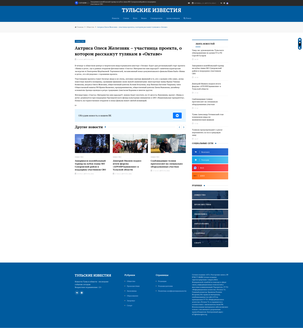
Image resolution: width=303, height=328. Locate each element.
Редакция (162, 281)
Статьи (126, 18)
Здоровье (131, 301)
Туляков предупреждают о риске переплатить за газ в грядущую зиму (207, 132)
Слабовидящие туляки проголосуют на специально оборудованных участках (167, 163)
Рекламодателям (165, 286)
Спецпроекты (156, 18)
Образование (132, 296)
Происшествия (133, 286)
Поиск (188, 18)
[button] (179, 127)
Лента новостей (205, 43)
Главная (80, 27)
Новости (115, 18)
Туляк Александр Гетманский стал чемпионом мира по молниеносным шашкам (207, 117)
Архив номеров (173, 18)
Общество (90, 27)
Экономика (132, 291)
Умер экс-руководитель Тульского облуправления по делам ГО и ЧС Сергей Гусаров (208, 53)
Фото (135, 18)
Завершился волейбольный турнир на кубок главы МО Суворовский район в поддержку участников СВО (123, 3)
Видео (144, 18)
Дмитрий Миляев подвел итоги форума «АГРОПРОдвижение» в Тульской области (127, 165)
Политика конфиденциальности (172, 291)
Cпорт (129, 305)
